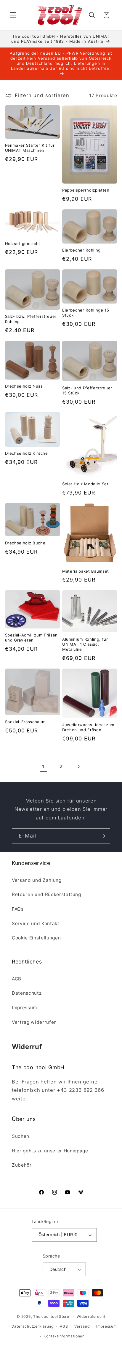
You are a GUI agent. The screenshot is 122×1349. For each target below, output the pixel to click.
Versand (82, 1326)
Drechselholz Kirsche (26, 453)
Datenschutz (26, 993)
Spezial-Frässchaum (25, 721)
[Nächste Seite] (78, 767)
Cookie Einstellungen (36, 938)
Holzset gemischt (23, 243)
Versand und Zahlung (37, 880)
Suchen (20, 1136)
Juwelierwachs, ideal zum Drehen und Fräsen (88, 727)
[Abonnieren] (103, 836)
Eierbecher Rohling (81, 250)
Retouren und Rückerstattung (46, 894)
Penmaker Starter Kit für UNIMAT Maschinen (30, 148)
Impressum (24, 1007)
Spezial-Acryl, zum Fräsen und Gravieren (31, 637)
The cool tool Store (51, 1316)
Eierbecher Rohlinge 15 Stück (85, 312)
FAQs (18, 909)
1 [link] (43, 767)
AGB (16, 979)
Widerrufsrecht (91, 1316)
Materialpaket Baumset (85, 571)
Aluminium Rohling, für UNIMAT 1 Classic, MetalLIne (85, 644)
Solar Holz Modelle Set (85, 483)
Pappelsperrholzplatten (86, 190)
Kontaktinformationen (64, 1336)
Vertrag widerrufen (34, 1022)
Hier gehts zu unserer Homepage (50, 1151)
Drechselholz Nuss (24, 386)
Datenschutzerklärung (33, 1326)
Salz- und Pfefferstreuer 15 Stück (87, 390)
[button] (13, 15)
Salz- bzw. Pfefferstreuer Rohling (31, 319)
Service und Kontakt (36, 923)
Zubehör (22, 1165)
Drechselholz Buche (25, 543)
